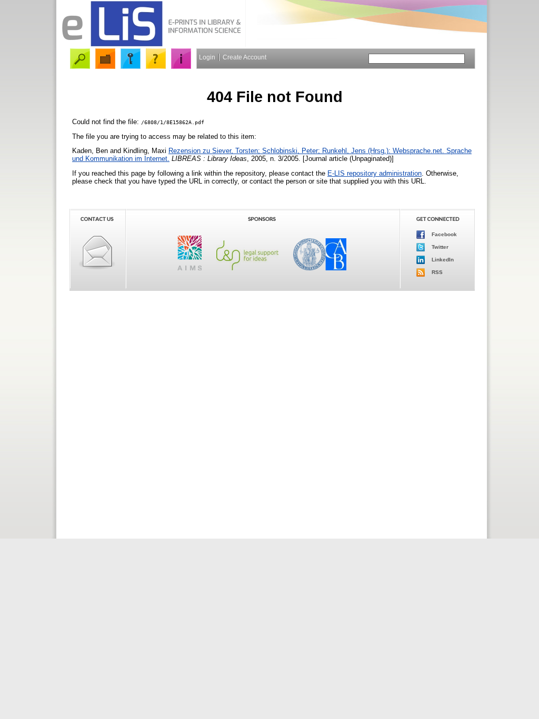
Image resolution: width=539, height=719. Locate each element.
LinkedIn (442, 259)
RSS (436, 272)
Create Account (244, 57)
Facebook (443, 234)
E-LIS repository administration (374, 173)
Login (207, 57)
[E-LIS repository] (151, 44)
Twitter (439, 247)
